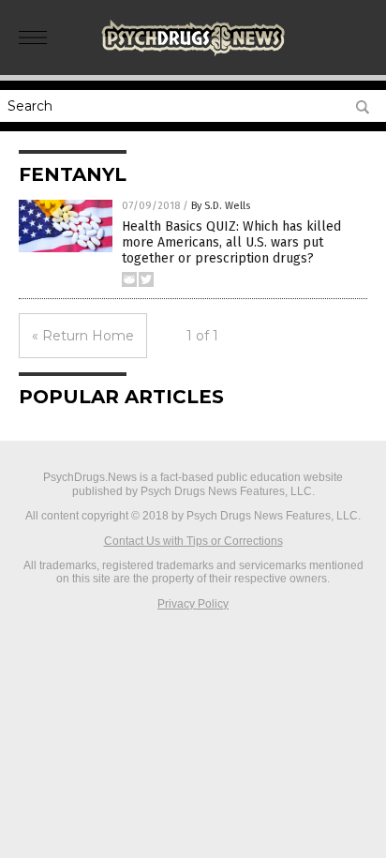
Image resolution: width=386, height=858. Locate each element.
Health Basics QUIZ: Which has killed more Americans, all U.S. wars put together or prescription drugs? (231, 242)
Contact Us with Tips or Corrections (193, 541)
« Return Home (83, 335)
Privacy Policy (193, 603)
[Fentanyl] (193, 55)
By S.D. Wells (220, 206)
